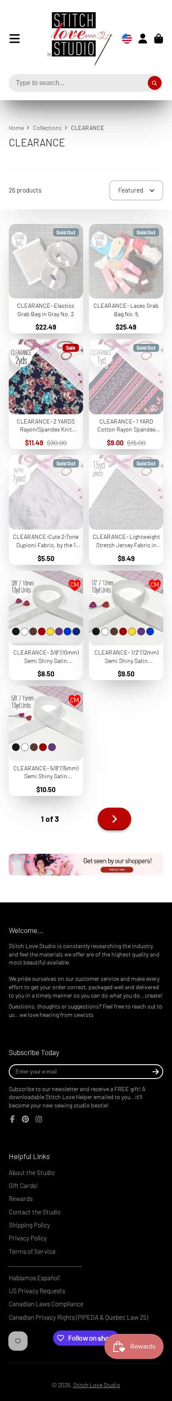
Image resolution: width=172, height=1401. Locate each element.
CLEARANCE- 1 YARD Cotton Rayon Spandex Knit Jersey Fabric (126, 394)
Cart (159, 39)
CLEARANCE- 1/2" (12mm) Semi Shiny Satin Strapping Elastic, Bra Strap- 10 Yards (126, 626)
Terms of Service (32, 1251)
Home (16, 127)
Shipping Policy (29, 1225)
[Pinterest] (25, 1119)
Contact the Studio (35, 1212)
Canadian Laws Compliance (46, 1303)
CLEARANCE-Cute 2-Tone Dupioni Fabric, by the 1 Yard (46, 510)
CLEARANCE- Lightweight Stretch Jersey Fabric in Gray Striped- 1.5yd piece (126, 510)
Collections (47, 127)
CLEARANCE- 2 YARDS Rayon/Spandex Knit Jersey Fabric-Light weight (46, 394)
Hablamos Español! (35, 1277)
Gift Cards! (23, 1185)
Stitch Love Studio (96, 1384)
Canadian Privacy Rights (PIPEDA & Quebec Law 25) (78, 1317)
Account (143, 39)
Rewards (21, 1198)
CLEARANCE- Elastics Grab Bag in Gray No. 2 (46, 279)
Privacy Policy (28, 1238)
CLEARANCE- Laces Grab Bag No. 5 (126, 279)
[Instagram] (39, 1119)
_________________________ (45, 1264)
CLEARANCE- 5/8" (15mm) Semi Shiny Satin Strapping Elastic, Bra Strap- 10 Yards (46, 741)
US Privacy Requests (37, 1290)
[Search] (155, 83)
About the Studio (32, 1172)
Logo (74, 38)
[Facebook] (12, 1119)
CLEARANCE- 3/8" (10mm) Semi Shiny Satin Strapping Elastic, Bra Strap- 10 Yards (46, 626)
